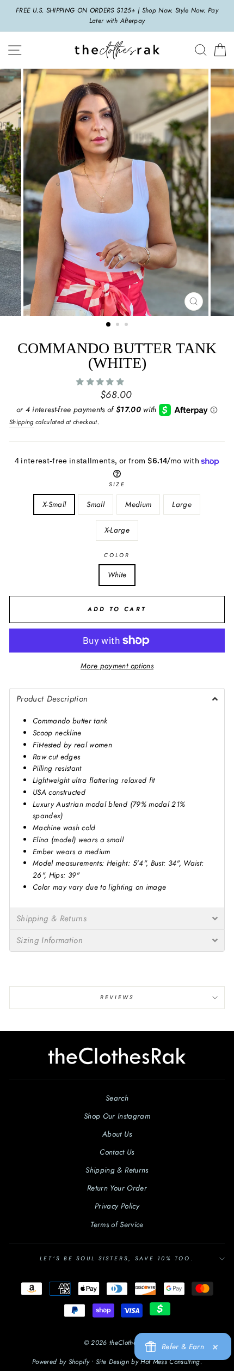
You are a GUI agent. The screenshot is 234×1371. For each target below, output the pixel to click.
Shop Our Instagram (117, 1115)
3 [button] (127, 325)
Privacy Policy (117, 1205)
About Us (117, 1133)
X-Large (117, 529)
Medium (138, 504)
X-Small (54, 504)
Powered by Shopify (60, 1362)
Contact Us (117, 1151)
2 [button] (118, 325)
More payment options (117, 665)
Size (117, 484)
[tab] (117, 699)
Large (182, 504)
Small (95, 504)
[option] (117, 15)
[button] (101, 381)
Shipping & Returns (116, 1169)
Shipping (21, 422)
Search (117, 1097)
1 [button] (109, 325)
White (117, 574)
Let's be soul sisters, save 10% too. (117, 1258)
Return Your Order (117, 1187)
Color (117, 555)
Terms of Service (116, 1224)
